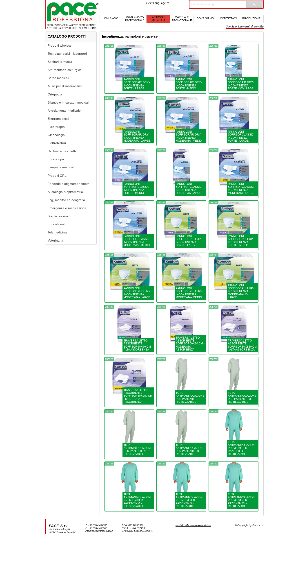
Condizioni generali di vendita (245, 26)
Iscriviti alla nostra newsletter (193, 525)
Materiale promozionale (182, 17)
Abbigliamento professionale (134, 17)
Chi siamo (111, 18)
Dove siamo (205, 18)
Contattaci (228, 18)
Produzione (251, 18)
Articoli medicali (158, 17)
